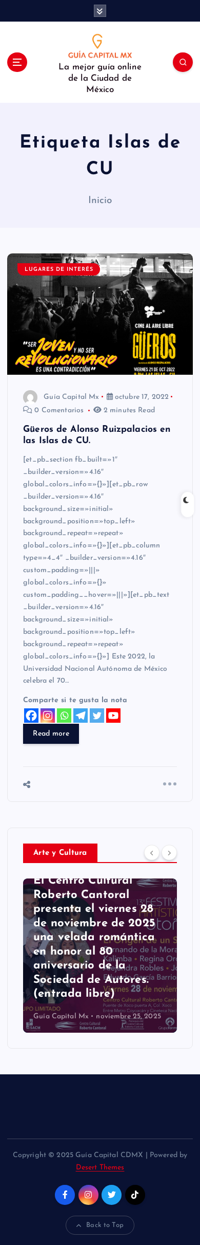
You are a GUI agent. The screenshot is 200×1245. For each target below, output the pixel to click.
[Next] (169, 852)
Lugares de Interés (59, 269)
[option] (100, 955)
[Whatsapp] (64, 715)
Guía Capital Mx (71, 397)
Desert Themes (100, 1167)
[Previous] (151, 852)
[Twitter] (97, 715)
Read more (51, 734)
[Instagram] (48, 715)
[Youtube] (113, 715)
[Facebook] (31, 715)
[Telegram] (80, 715)
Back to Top (105, 1225)
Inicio (100, 201)
